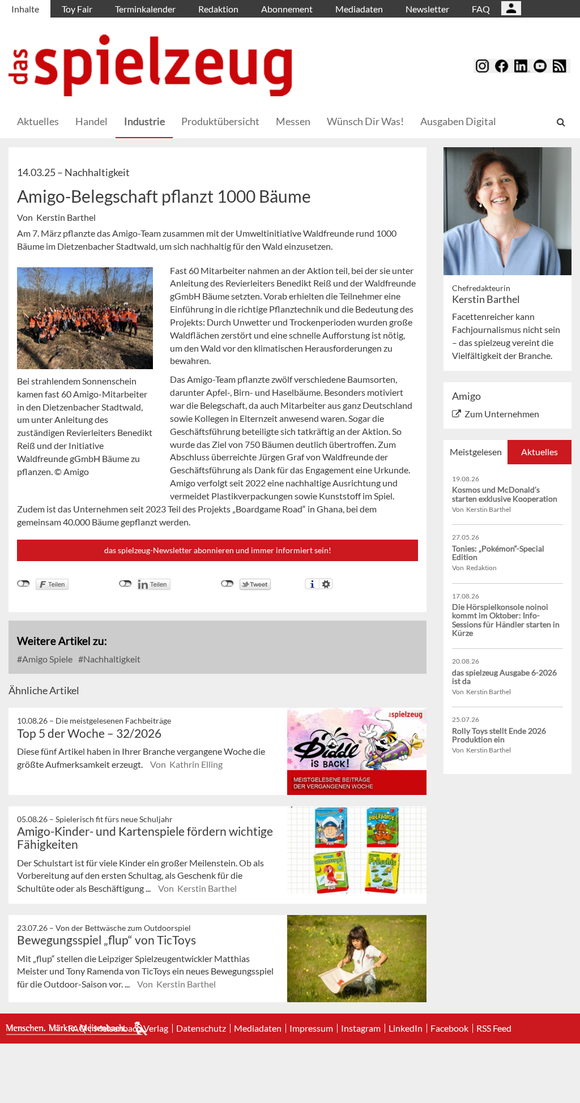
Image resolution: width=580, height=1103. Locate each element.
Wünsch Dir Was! (365, 121)
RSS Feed (493, 1028)
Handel (91, 121)
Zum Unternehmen (501, 413)
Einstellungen (326, 583)
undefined (125, 583)
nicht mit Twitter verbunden (227, 583)
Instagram (361, 1028)
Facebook (449, 1028)
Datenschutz (201, 1028)
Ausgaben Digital (458, 121)
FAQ (481, 8)
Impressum (311, 1028)
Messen (293, 121)
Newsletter (427, 8)
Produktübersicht (220, 121)
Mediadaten (359, 8)
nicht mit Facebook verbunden (23, 583)
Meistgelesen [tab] (476, 451)
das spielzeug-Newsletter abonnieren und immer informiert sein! (217, 550)
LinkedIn (406, 1028)
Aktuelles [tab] (539, 451)
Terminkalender (145, 8)
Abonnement (287, 8)
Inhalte (25, 8)
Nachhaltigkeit (111, 658)
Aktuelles (38, 121)
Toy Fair (77, 8)
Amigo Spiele (46, 658)
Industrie (144, 121)
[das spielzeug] (150, 65)
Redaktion (218, 8)
